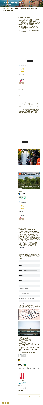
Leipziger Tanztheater (21, 244)
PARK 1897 (21, 90)
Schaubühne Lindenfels (21, 385)
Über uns (12, 8)
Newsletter (36, 8)
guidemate (25, 27)
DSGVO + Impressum (23, 8)
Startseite (4, 8)
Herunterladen (25, 141)
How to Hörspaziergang (24, 17)
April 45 (12, 10)
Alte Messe (21, 226)
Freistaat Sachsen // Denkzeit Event (23, 367)
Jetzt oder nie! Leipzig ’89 (6, 10)
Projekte (8, 8)
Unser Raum (16, 8)
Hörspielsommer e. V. (28, 349)
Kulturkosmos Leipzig (14, 3)
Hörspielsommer (20, 390)
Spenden (32, 8)
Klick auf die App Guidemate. (34, 256)
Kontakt (28, 8)
